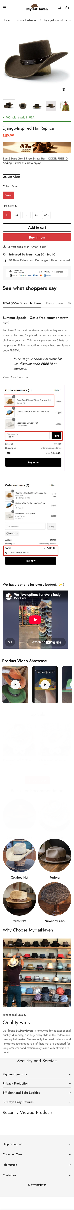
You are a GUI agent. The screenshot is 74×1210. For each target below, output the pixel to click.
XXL (46, 215)
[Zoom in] (64, 89)
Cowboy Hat (19, 877)
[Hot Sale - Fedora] (54, 855)
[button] (67, 7)
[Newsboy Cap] (54, 899)
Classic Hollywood (27, 20)
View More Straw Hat (16, 377)
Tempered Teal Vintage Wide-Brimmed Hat (17, 760)
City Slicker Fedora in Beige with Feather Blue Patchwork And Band (53, 760)
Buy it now (37, 237)
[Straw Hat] (19, 899)
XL (36, 215)
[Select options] (16, 751)
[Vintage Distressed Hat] (54, 815)
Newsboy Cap (55, 921)
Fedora (55, 877)
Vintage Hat (54, 837)
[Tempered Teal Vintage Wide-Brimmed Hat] (19, 739)
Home (6, 20)
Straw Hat (19, 921)
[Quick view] (22, 751)
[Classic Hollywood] (19, 815)
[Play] (15, 684)
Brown (8, 195)
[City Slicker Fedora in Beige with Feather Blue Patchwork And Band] (54, 739)
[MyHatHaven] (37, 7)
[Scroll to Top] (67, 1191)
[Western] (19, 855)
